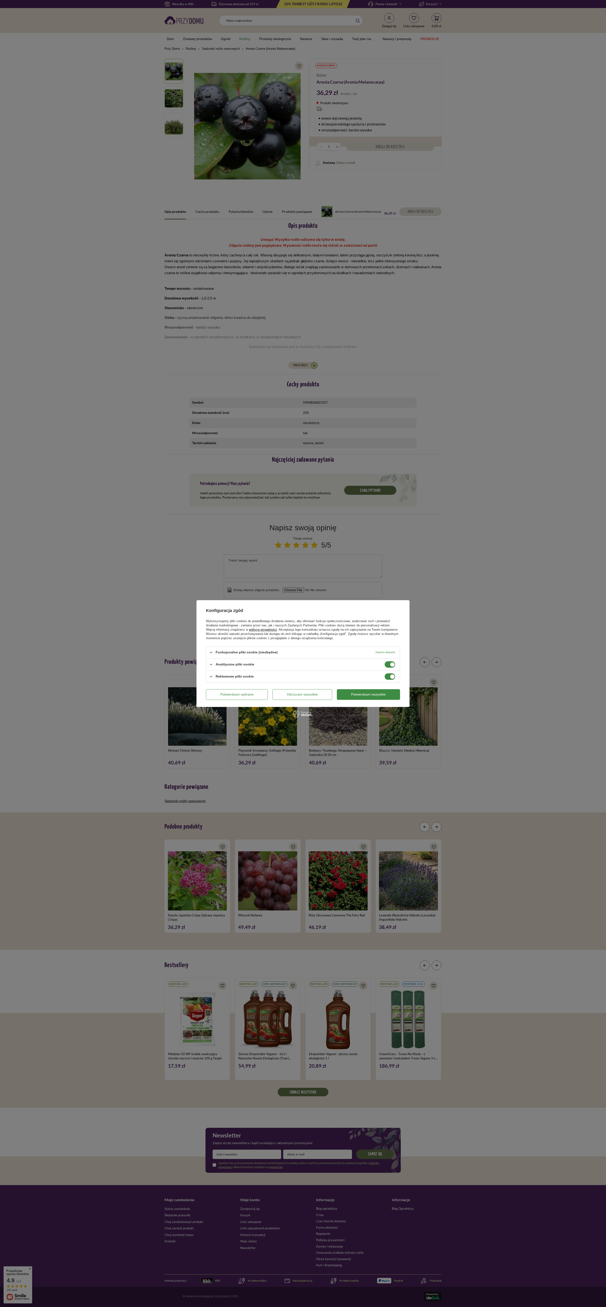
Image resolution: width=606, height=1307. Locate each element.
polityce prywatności (263, 629)
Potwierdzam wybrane (237, 694)
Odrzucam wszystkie (302, 694)
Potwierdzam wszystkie (368, 694)
